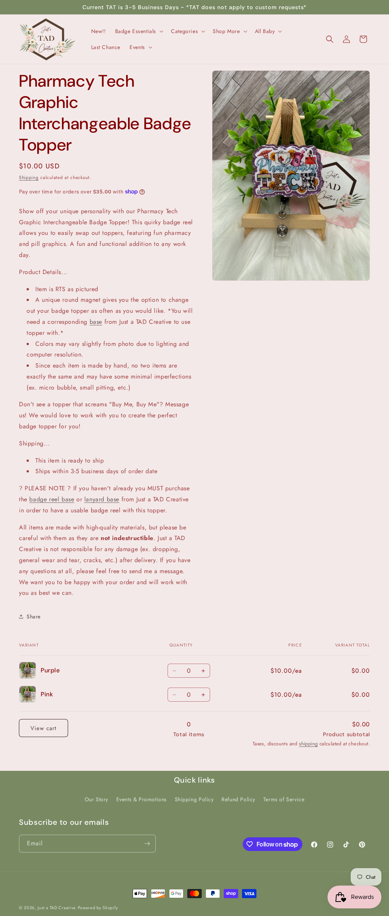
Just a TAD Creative (57, 908)
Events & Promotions (141, 799)
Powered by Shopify (98, 908)
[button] (139, 31)
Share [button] (34, 616)
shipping (308, 743)
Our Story (96, 799)
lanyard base (101, 499)
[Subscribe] (147, 844)
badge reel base (51, 499)
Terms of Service (284, 799)
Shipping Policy (194, 799)
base (96, 321)
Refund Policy (238, 799)
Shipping (29, 177)
